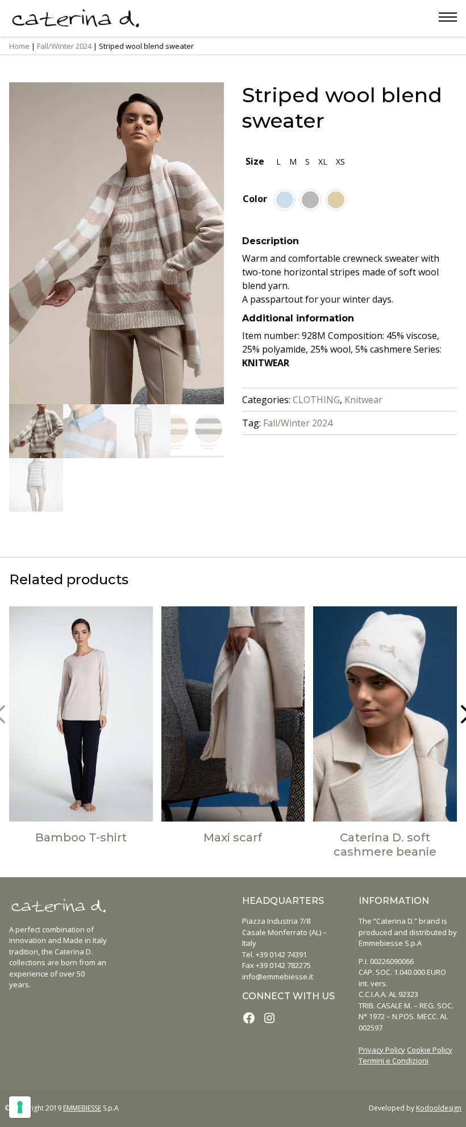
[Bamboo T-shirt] (81, 714)
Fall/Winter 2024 (64, 46)
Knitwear (363, 399)
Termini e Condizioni (393, 1060)
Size (255, 161)
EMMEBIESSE (82, 1108)
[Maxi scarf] (233, 714)
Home (19, 46)
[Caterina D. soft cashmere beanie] (385, 714)
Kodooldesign (438, 1108)
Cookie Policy (429, 1050)
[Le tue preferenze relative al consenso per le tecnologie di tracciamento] (20, 1107)
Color (255, 198)
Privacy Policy (382, 1050)
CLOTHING (316, 399)
